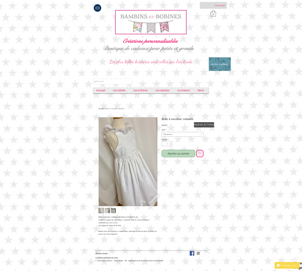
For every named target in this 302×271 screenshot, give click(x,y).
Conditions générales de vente (106, 257)
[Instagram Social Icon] (198, 253)
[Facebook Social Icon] (192, 253)
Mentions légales (101, 253)
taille (164, 130)
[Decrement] (163, 144)
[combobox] (182, 134)
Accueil (101, 109)
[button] (213, 13)
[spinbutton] (167, 144)
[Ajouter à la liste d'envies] (199, 153)
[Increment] (170, 144)
